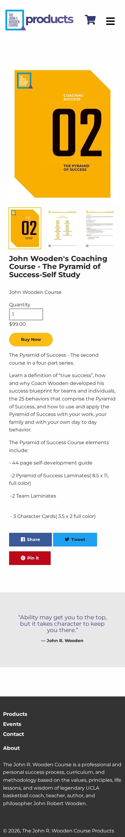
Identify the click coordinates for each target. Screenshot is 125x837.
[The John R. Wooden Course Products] (39, 29)
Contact (13, 734)
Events (12, 724)
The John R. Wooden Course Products (68, 831)
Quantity (19, 305)
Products (15, 714)
